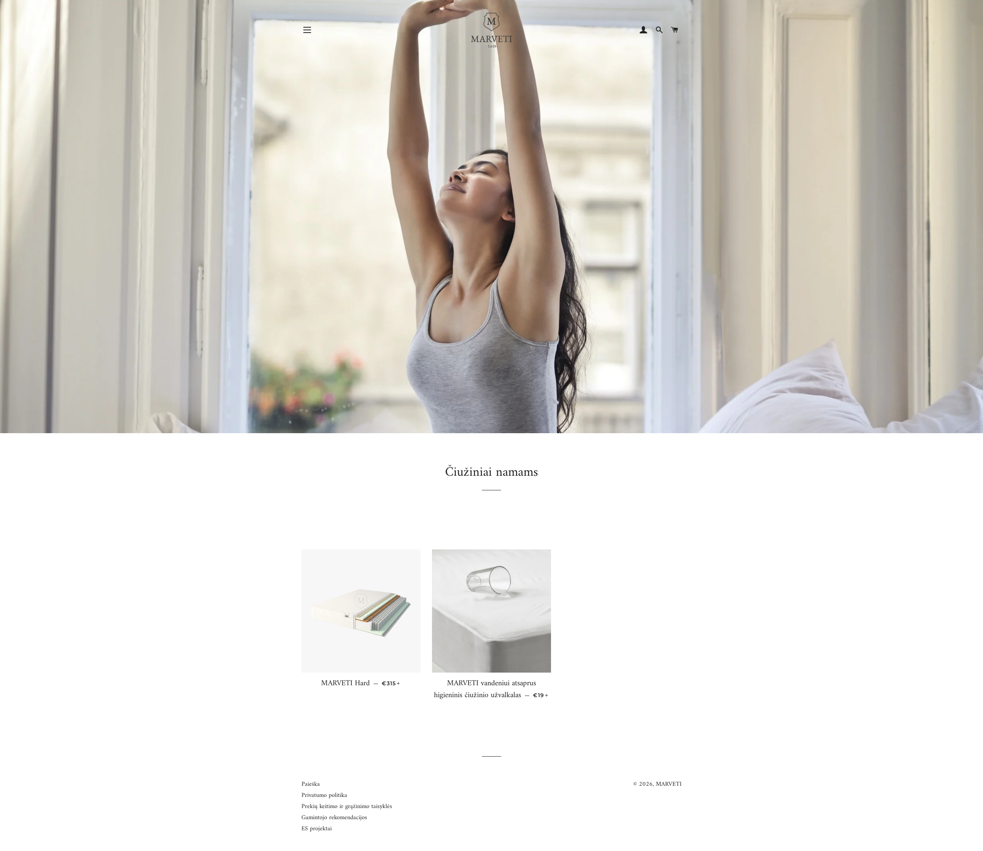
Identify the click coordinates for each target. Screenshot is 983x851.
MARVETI (669, 784)
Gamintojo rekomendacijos (334, 817)
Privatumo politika (324, 795)
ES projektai (316, 828)
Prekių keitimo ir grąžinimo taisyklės (346, 806)
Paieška (310, 784)
